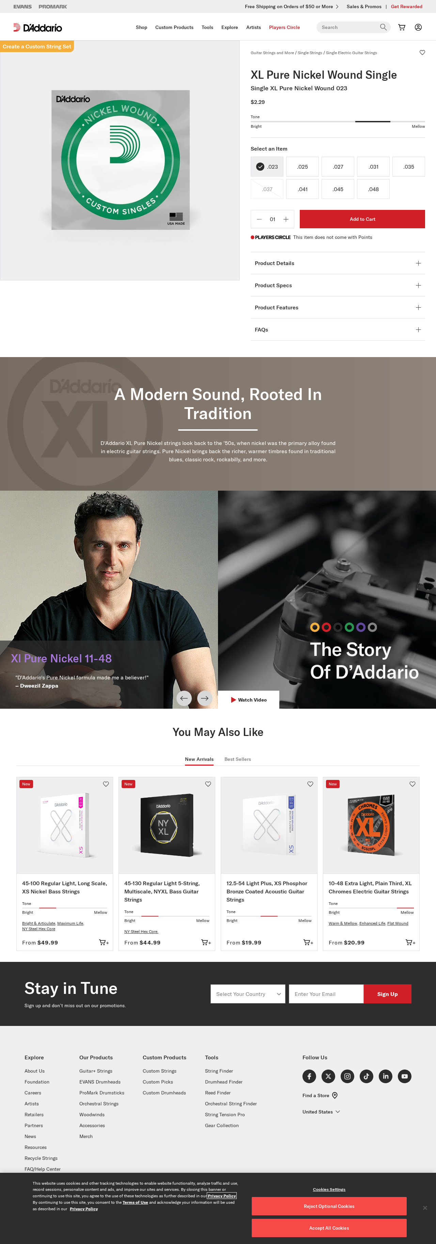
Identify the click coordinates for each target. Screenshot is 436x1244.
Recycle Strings (41, 1158)
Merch (86, 1136)
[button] (422, 52)
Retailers (34, 1114)
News (30, 1136)
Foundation (37, 1082)
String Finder (219, 1071)
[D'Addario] (38, 27)
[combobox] (246, 994)
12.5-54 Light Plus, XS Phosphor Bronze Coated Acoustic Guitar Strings (267, 891)
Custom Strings (159, 1071)
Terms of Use (135, 1202)
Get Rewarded (406, 6)
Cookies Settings (329, 1189)
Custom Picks (158, 1082)
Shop (141, 27)
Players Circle (284, 27)
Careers (33, 1093)
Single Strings (310, 52)
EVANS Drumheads (100, 1082)
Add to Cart (362, 219)
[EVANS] (23, 6)
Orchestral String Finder (231, 1104)
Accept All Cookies (329, 1228)
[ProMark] (53, 6)
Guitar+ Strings (95, 1071)
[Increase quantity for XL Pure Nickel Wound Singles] (286, 219)
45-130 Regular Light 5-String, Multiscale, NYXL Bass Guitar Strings (162, 891)
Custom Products (174, 27)
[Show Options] (279, 994)
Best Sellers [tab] (237, 759)
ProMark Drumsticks (101, 1093)
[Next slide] (205, 698)
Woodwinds (92, 1114)
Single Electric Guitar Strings (351, 52)
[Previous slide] (184, 698)
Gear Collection (222, 1125)
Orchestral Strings (99, 1104)
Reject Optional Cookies (329, 1206)
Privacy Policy (222, 1195)
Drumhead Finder (224, 1082)
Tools (207, 27)
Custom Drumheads (164, 1093)
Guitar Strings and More (272, 52)
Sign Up (387, 993)
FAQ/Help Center (43, 1169)
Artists (253, 27)
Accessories (92, 1125)
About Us (35, 1071)
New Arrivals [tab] (199, 759)
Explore (229, 27)
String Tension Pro (225, 1114)
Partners (34, 1125)
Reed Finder (218, 1093)
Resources (36, 1147)
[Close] (425, 1207)
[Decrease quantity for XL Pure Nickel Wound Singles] (259, 219)
